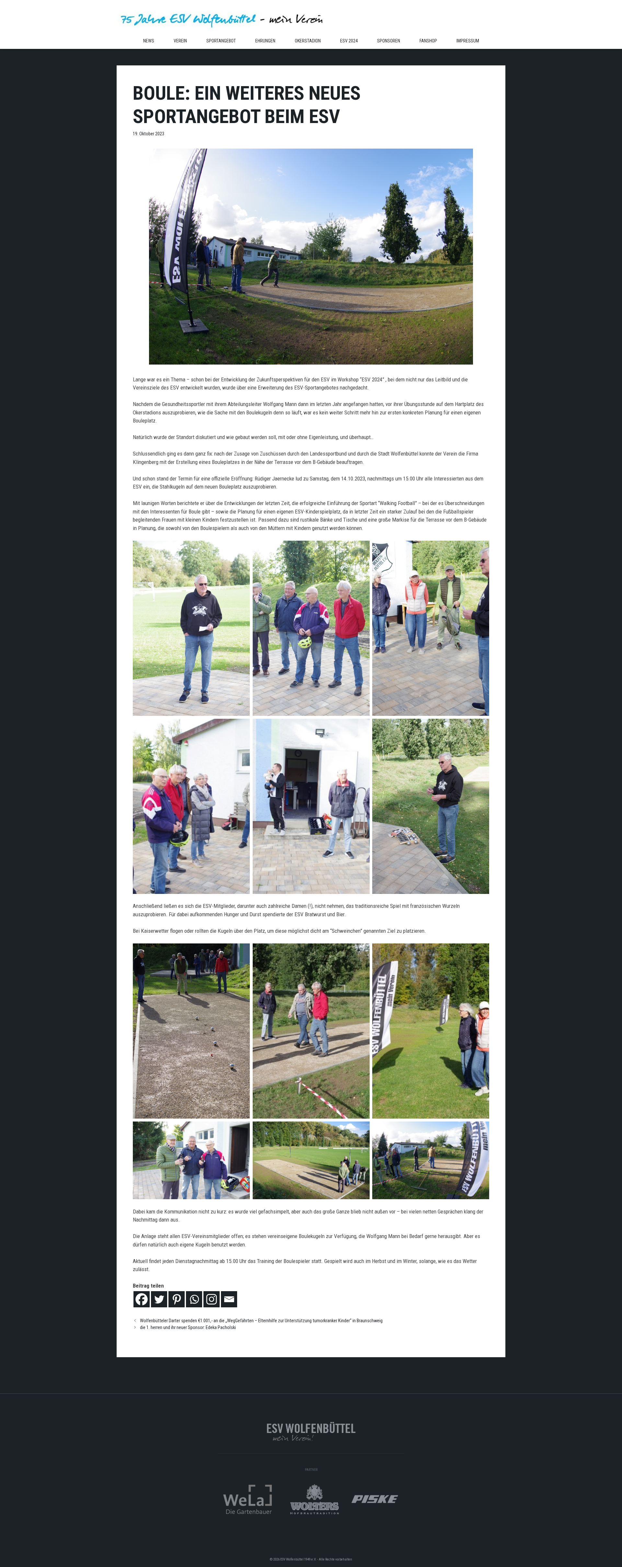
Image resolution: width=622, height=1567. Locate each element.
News (148, 40)
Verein (180, 40)
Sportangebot (221, 40)
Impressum (467, 40)
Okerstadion (308, 40)
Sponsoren (388, 40)
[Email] (229, 1299)
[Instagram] (211, 1299)
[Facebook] (141, 1299)
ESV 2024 (349, 40)
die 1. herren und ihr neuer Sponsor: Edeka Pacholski (188, 1327)
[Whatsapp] (194, 1299)
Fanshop (428, 40)
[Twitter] (159, 1299)
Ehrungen (265, 40)
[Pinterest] (176, 1299)
